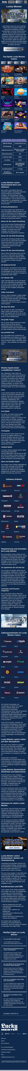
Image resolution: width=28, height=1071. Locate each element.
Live (10, 62)
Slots (22, 62)
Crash (16, 62)
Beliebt (3, 62)
